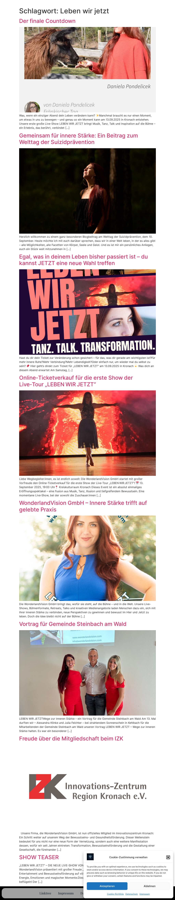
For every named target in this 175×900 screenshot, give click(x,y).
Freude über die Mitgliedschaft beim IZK (71, 738)
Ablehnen (150, 886)
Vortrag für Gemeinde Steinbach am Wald (72, 624)
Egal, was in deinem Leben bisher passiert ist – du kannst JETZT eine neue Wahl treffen (83, 259)
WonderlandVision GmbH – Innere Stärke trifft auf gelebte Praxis (83, 506)
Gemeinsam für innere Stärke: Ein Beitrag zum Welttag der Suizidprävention (78, 138)
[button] (168, 857)
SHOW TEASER (39, 857)
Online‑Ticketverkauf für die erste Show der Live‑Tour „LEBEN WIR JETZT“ (76, 380)
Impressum (144, 894)
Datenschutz (131, 894)
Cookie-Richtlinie (115, 894)
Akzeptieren (107, 886)
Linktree (45, 893)
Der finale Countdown (47, 21)
